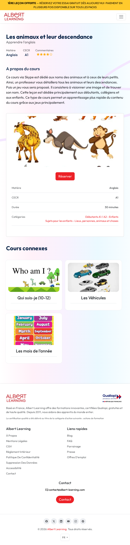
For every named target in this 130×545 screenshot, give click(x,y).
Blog (69, 435)
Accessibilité (13, 468)
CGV (9, 446)
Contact (11, 473)
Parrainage (74, 446)
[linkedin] (61, 521)
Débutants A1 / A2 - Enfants (101, 216)
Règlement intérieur (18, 451)
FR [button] (64, 537)
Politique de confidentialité (22, 457)
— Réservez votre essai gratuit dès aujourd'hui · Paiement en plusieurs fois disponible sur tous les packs (65, 5)
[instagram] (76, 521)
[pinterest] (83, 521)
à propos (11, 435)
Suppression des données (21, 462)
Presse (71, 451)
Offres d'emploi (76, 457)
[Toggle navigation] (121, 16)
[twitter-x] (54, 521)
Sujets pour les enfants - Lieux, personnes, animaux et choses (81, 221)
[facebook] (47, 521)
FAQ (69, 441)
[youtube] (68, 521)
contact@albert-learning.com (66, 489)
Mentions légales (16, 441)
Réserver (65, 176)
